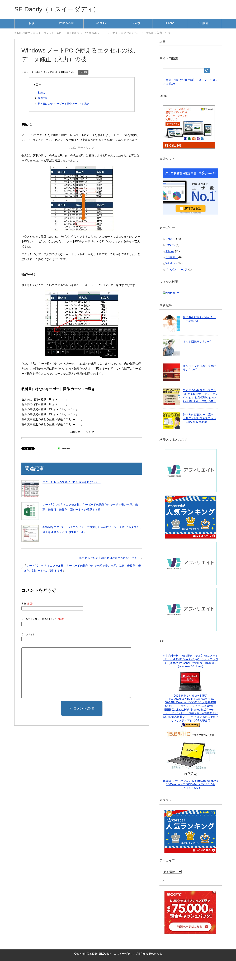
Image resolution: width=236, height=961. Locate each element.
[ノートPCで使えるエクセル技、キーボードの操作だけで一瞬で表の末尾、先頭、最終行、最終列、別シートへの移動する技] (30, 511)
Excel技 (135, 23)
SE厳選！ (205, 23)
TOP (39, 32)
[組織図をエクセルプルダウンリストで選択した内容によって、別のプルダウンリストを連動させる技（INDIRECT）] (30, 533)
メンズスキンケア (177, 269)
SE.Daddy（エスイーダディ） (56, 9)
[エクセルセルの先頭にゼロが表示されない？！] (30, 488)
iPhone (170, 23)
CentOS (101, 23)
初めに (41, 92)
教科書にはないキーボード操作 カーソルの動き (63, 103)
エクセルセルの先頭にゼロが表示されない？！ (72, 482)
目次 (32, 23)
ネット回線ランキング (197, 341)
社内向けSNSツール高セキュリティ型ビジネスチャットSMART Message (199, 418)
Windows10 (66, 23)
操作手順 (43, 98)
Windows (171, 263)
